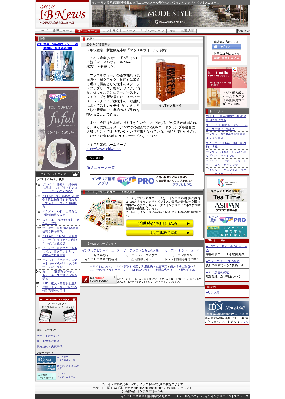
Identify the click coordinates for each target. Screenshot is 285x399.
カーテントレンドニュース (182, 250)
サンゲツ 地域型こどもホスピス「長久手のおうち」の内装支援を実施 (59, 251)
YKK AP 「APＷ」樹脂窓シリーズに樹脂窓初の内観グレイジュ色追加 (59, 240)
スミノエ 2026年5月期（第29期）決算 (226, 145)
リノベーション (152, 31)
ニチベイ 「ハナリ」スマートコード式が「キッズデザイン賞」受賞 (59, 263)
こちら (243, 321)
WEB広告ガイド (142, 270)
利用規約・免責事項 (50, 346)
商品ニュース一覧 (100, 168)
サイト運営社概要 (48, 341)
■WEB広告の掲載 (217, 272)
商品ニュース (87, 31)
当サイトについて (48, 336)
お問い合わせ (187, 270)
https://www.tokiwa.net (103, 149)
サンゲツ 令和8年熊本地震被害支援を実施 (60, 229)
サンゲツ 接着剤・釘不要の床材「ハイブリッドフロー (226, 154)
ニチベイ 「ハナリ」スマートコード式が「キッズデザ (226, 163)
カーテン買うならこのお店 (141, 250)
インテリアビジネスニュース (101, 250)
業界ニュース (63, 31)
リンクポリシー (119, 270)
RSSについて (97, 270)
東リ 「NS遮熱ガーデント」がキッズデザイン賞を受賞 (59, 275)
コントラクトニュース (119, 31)
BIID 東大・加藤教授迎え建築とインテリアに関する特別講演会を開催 (59, 287)
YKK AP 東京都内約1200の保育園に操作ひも (226, 118)
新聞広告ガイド (165, 270)
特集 (172, 31)
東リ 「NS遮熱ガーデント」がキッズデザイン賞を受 (227, 127)
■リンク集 (212, 292)
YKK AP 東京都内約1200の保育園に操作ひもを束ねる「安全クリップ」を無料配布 (60, 201)
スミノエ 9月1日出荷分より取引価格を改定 (59, 213)
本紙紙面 (187, 31)
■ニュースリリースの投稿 (223, 261)
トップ (43, 31)
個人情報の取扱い (181, 266)
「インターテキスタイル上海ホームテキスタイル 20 (226, 172)
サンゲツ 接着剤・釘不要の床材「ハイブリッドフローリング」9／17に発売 (59, 188)
